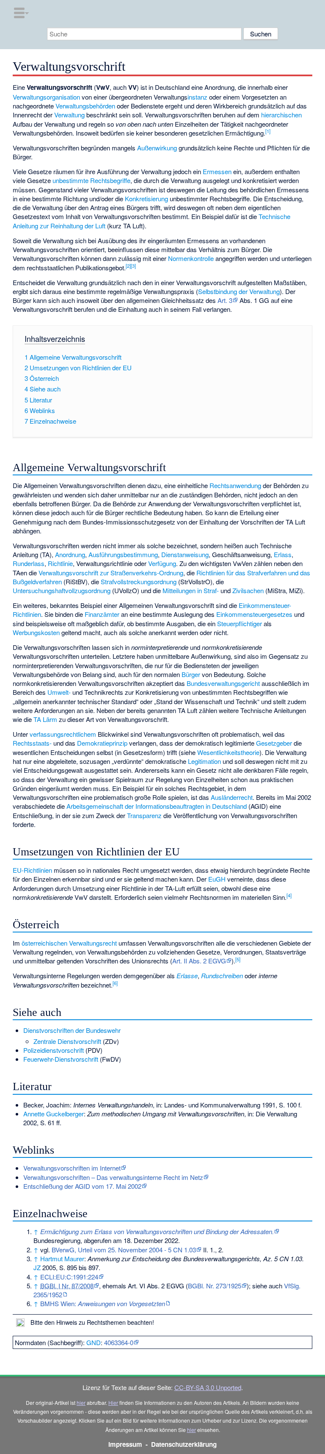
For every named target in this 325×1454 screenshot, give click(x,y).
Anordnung (70, 554)
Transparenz (144, 815)
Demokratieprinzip (102, 742)
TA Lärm (45, 719)
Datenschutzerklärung (184, 1444)
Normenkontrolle (191, 258)
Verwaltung (69, 114)
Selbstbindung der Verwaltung (239, 291)
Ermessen (217, 171)
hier (81, 1402)
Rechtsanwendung (235, 485)
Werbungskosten (36, 632)
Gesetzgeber (274, 742)
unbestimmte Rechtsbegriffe (91, 180)
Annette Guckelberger (53, 1113)
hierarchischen (281, 114)
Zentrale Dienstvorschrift (67, 1041)
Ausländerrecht (232, 797)
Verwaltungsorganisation (46, 96)
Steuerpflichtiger (239, 623)
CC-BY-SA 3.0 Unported (207, 1387)
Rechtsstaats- (32, 742)
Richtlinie (60, 563)
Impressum (125, 1444)
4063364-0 (118, 1342)
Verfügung (162, 563)
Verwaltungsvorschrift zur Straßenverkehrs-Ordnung (111, 572)
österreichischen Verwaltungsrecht (69, 942)
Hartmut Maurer (62, 1258)
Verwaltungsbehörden (85, 105)
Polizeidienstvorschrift (53, 1050)
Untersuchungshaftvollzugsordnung (61, 590)
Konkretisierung (146, 198)
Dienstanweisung (185, 554)
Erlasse (187, 975)
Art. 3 (225, 300)
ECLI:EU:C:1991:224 (69, 1276)
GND (93, 1342)
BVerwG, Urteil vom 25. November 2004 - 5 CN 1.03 (124, 1249)
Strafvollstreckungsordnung (138, 581)
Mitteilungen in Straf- (190, 590)
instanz (197, 96)
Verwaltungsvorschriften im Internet (72, 1167)
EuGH (217, 878)
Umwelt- (59, 692)
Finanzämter (102, 614)
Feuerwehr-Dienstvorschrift (60, 1058)
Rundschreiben (222, 975)
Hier (113, 1402)
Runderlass (28, 563)
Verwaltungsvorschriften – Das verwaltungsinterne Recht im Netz (113, 1177)
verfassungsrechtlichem (63, 734)
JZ (37, 1267)
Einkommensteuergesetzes (254, 614)
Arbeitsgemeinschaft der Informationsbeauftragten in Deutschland (156, 806)
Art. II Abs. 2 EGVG (199, 960)
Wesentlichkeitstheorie (228, 752)
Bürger (191, 674)
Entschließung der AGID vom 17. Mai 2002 (82, 1186)
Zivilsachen (248, 590)
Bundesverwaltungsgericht (223, 683)
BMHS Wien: (102, 1303)
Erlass (283, 554)
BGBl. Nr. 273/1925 (214, 1285)
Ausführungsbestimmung (123, 554)
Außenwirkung (157, 147)
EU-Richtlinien (32, 870)
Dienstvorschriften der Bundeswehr (72, 1030)
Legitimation (204, 761)
